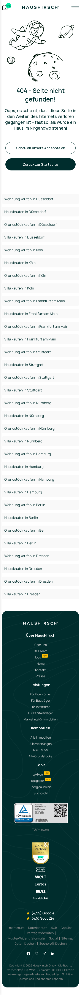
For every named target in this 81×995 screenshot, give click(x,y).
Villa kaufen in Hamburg (23, 492)
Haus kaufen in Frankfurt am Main (31, 313)
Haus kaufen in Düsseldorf (25, 211)
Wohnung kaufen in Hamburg (27, 453)
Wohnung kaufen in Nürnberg (27, 403)
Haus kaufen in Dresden (23, 568)
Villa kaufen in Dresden (22, 594)
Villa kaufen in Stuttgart (23, 390)
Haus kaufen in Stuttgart (23, 364)
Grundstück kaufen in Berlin (26, 530)
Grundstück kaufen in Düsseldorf (30, 224)
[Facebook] (28, 954)
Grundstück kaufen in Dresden (28, 581)
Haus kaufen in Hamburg (23, 466)
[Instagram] (36, 954)
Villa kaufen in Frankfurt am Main (30, 339)
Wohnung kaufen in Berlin (24, 504)
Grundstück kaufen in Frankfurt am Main (36, 326)
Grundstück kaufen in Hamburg (29, 479)
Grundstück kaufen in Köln (25, 275)
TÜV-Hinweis (40, 829)
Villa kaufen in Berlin (20, 543)
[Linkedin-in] (53, 954)
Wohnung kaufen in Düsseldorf (28, 199)
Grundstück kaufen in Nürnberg (29, 428)
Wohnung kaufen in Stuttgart (27, 352)
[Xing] (45, 954)
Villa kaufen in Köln (19, 288)
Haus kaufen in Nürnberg (24, 415)
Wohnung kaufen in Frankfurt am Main (34, 301)
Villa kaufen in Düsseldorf (24, 237)
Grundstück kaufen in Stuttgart (29, 377)
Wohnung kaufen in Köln (23, 250)
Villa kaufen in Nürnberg (23, 441)
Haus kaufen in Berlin (21, 517)
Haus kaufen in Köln (20, 262)
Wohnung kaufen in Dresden (26, 555)
